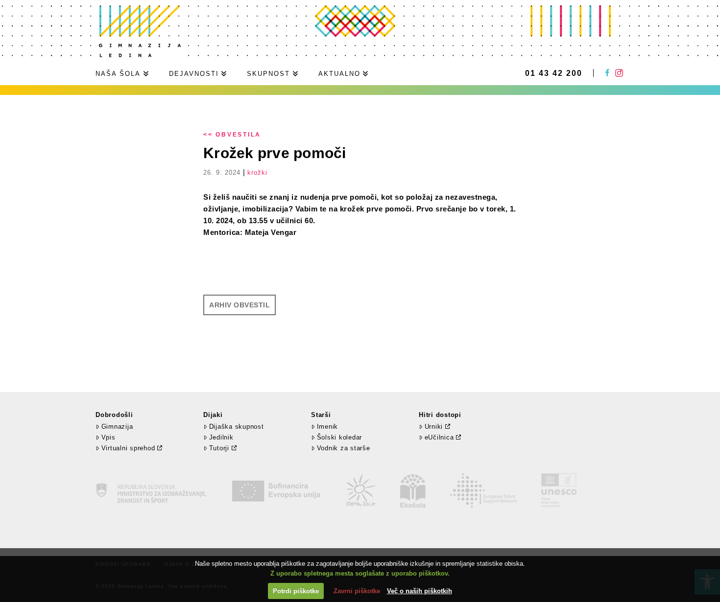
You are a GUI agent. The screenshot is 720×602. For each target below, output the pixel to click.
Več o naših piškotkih (419, 591)
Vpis (108, 437)
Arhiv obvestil (239, 305)
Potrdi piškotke (296, 591)
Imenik (327, 426)
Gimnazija (117, 426)
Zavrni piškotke (357, 591)
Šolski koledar (339, 437)
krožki (257, 172)
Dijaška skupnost (236, 426)
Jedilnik (221, 437)
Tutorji (219, 448)
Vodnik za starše (343, 448)
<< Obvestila (232, 134)
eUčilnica (439, 437)
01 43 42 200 (553, 73)
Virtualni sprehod (128, 448)
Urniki (434, 426)
